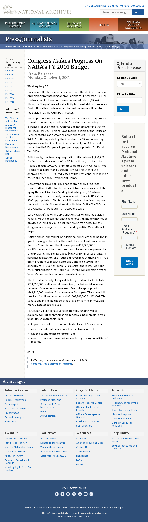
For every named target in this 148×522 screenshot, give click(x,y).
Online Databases (11, 159)
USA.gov (119, 507)
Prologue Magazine (50, 399)
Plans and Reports (121, 414)
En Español (82, 455)
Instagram (68, 494)
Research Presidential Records (17, 461)
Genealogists (12, 404)
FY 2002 (9, 86)
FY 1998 (9, 102)
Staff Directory (84, 425)
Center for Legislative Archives (88, 397)
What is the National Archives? (122, 397)
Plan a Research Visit (16, 442)
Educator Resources (74, 24)
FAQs (79, 460)
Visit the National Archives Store (126, 440)
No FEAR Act (107, 507)
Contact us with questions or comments (51, 363)
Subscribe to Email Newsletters (50, 406)
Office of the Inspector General (88, 416)
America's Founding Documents (133, 25)
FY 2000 (9, 94)
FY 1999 (9, 98)
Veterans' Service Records (44, 24)
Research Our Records (15, 24)
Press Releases (44, 46)
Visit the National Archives (19, 447)
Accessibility (44, 507)
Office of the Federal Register (87, 408)
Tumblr (74, 494)
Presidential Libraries (87, 421)
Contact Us (137, 5)
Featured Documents (11, 146)
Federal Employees (15, 399)
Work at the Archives (51, 447)
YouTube (80, 494)
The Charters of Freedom (12, 119)
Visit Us (104, 25)
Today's (53, 395)
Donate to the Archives (52, 442)
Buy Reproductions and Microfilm (124, 447)
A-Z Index (81, 438)
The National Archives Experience (12, 137)
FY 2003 (9, 82)
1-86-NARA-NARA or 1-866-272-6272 (74, 516)
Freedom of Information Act (84, 507)
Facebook (57, 494)
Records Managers (15, 417)
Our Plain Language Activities (122, 424)
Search (138, 12)
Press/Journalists (23, 46)
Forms (79, 464)
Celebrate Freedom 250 (53, 455)
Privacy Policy (60, 507)
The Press (10, 421)
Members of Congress (17, 408)
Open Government (122, 418)
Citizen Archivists (95, 5)
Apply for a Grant (14, 455)
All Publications (48, 415)
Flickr (91, 494)
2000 (57, 46)
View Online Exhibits (15, 451)
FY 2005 (9, 74)
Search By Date (127, 77)
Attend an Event (49, 438)
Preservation (12, 412)
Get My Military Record (17, 438)
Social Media (83, 451)
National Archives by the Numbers (125, 404)
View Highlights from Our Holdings (18, 469)
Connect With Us (74, 488)
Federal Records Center (89, 402)
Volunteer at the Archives (54, 451)
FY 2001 (9, 90)
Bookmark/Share (118, 5)
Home (8, 46)
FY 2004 (9, 78)
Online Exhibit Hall (12, 152)
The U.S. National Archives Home (37, 9)
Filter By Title (126, 94)
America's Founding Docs (89, 442)
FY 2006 (9, 70)
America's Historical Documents (11, 127)
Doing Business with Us (124, 410)
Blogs (43, 411)
